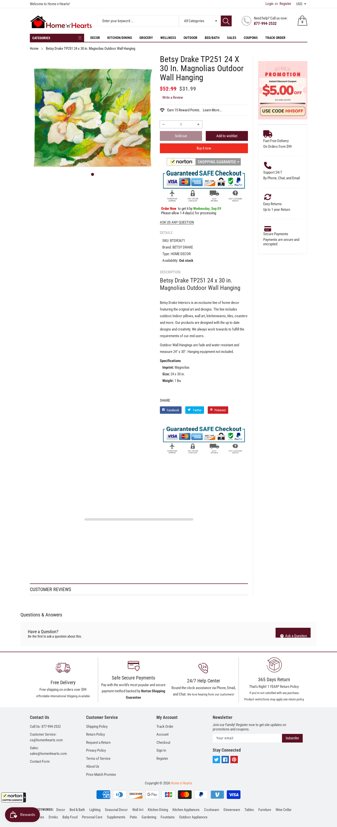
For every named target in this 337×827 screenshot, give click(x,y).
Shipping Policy (97, 726)
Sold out (181, 136)
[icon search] (226, 21)
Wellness (168, 38)
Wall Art (137, 810)
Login (269, 3)
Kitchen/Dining (119, 38)
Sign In (161, 750)
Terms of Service (98, 758)
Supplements (116, 817)
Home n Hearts (181, 783)
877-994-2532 (265, 23)
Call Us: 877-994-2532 (45, 726)
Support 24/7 (272, 172)
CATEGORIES (41, 38)
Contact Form (40, 761)
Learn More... (212, 110)
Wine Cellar (284, 810)
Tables (249, 810)
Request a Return (98, 742)
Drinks (53, 817)
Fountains (168, 817)
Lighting (94, 810)
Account (162, 734)
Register (283, 3)
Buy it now (204, 148)
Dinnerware (232, 810)
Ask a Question (295, 636)
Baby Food (69, 817)
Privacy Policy (96, 750)
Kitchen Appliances (186, 810)
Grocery (146, 38)
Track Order (275, 38)
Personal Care (92, 817)
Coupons (251, 38)
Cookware (211, 810)
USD (299, 4)
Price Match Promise (101, 774)
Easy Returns (272, 204)
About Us (92, 766)
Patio (133, 817)
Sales (231, 38)
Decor (95, 38)
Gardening (149, 817)
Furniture (264, 810)
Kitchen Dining (158, 810)
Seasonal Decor (116, 810)
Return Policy (95, 734)
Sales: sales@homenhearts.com (48, 751)
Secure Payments (275, 234)
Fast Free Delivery (276, 141)
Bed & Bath (77, 810)
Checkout (163, 742)
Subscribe (292, 738)
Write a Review (172, 97)
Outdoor (190, 38)
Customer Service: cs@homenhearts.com (46, 737)
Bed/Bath (212, 38)
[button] (13, 797)
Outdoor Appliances (193, 817)
